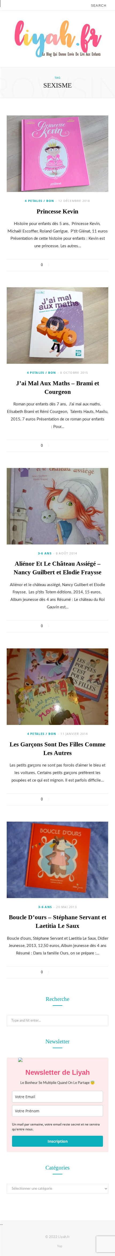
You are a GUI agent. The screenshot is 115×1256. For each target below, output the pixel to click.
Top (59, 1246)
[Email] (77, 265)
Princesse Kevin (57, 211)
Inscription (58, 1141)
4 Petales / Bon (39, 201)
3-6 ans (45, 553)
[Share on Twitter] (63, 265)
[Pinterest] (70, 265)
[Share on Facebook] (56, 265)
